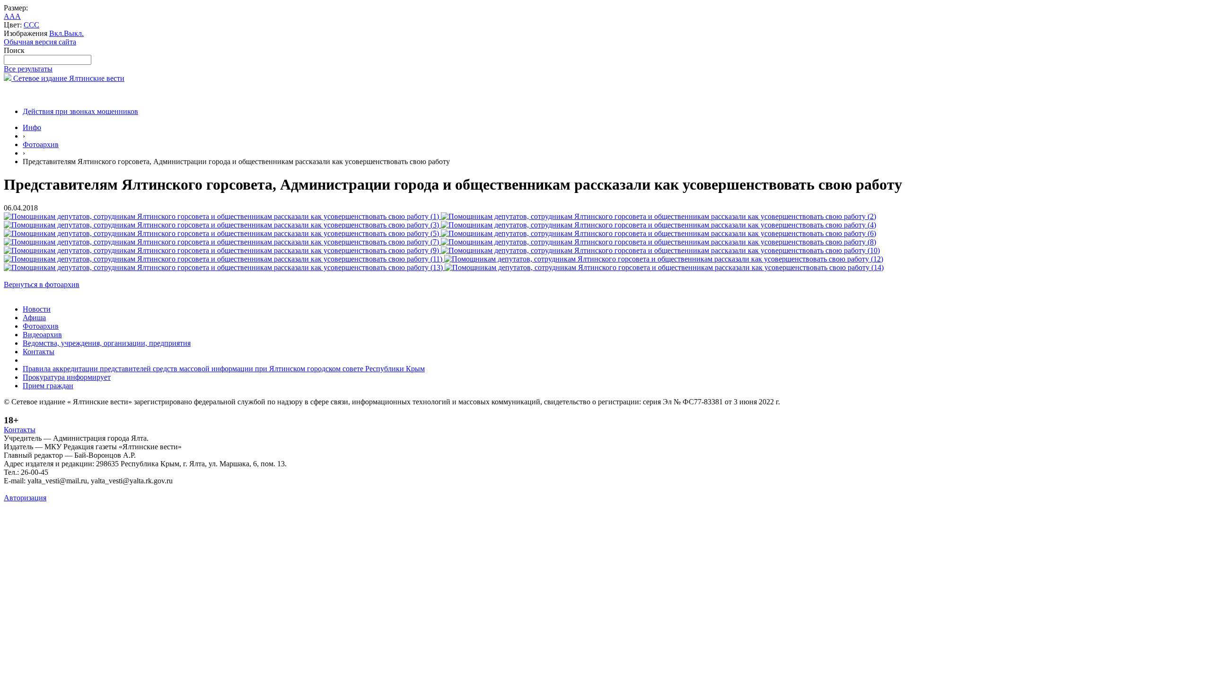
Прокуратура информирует (67, 377)
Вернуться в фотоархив (41, 284)
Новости (37, 309)
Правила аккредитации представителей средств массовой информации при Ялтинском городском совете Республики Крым (224, 369)
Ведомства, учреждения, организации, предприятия (107, 343)
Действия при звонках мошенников (80, 111)
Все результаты (28, 69)
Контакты (38, 352)
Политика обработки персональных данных (75, 489)
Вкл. (56, 33)
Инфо (32, 127)
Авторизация (25, 498)
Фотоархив (41, 144)
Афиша (34, 318)
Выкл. (74, 33)
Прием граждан (48, 386)
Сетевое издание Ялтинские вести (67, 78)
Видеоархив (42, 335)
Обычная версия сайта (40, 42)
